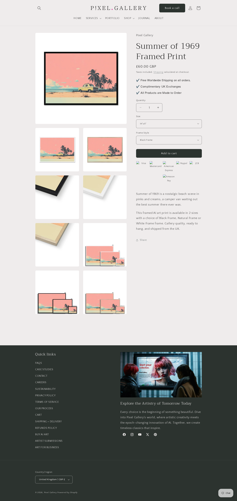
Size (138, 116)
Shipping (158, 72)
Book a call (172, 8)
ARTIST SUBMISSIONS (49, 441)
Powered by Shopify (67, 492)
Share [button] (143, 239)
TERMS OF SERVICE (47, 402)
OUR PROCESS (44, 408)
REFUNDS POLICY (46, 428)
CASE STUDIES (44, 369)
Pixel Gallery (50, 492)
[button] (39, 8)
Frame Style (142, 132)
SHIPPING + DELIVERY (48, 421)
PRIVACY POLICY (45, 395)
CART (38, 414)
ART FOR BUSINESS (47, 447)
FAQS (38, 363)
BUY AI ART (42, 434)
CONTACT (41, 376)
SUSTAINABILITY (45, 389)
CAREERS (40, 382)
